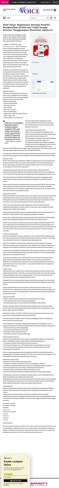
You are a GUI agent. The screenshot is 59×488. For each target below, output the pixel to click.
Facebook (6, 417)
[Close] (28, 456)
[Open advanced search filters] (51, 18)
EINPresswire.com (9, 46)
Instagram (6, 415)
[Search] (47, 18)
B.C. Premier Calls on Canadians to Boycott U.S (20, 2)
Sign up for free (15, 480)
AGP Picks (4, 2)
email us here (6, 409)
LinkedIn (5, 413)
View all (55, 2)
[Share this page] (55, 17)
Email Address (8, 474)
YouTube (5, 419)
